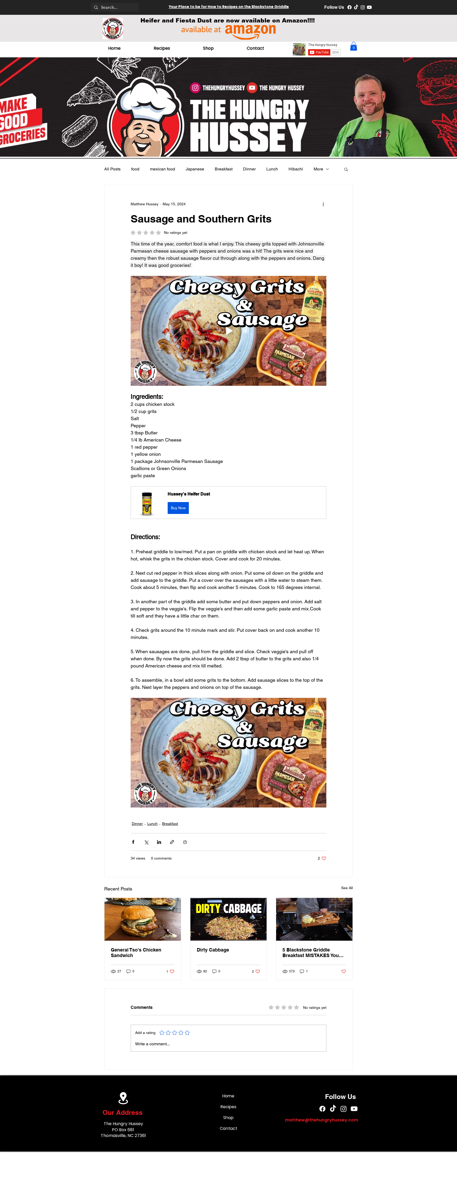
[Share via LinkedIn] (159, 841)
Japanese (195, 168)
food (135, 168)
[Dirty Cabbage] (228, 919)
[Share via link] (172, 841)
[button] (353, 46)
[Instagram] (362, 7)
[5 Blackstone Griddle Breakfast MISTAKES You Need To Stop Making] (314, 919)
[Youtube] (369, 7)
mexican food (162, 168)
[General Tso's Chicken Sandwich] (142, 919)
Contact (228, 1128)
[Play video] (228, 331)
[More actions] (323, 204)
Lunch (272, 168)
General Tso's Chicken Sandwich (136, 952)
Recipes (228, 1107)
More (318, 168)
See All (347, 888)
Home (228, 1096)
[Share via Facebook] (133, 841)
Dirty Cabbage (213, 950)
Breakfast (223, 168)
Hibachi (296, 168)
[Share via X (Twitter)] (146, 841)
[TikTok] (356, 7)
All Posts (112, 168)
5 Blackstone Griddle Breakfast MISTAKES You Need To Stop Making (310, 952)
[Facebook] (349, 7)
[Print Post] (185, 841)
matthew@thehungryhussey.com (321, 1120)
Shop (228, 1118)
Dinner (249, 168)
